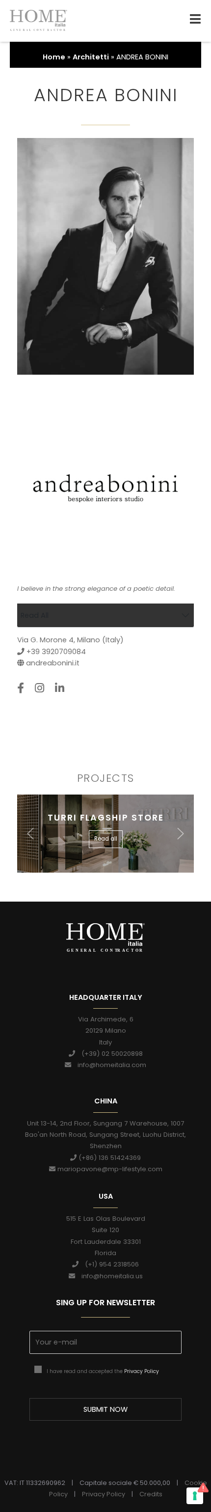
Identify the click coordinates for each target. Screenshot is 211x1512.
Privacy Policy (141, 1371)
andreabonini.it (52, 663)
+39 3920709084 (55, 652)
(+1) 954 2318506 (109, 1264)
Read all (105, 839)
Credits (150, 1494)
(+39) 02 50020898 (109, 1053)
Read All (35, 615)
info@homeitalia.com (108, 1065)
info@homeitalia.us (109, 1276)
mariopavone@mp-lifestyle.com (108, 1169)
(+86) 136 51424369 (109, 1157)
